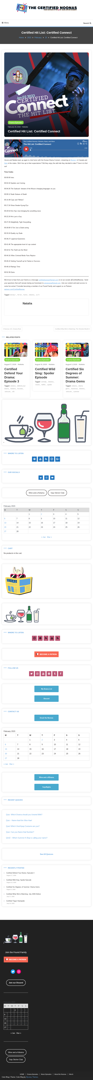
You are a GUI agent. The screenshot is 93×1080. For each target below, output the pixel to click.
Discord (46, 699)
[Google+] (57, 459)
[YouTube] (40, 459)
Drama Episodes (15, 122)
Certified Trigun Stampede (15, 901)
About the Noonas (60, 1074)
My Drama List (46, 689)
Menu (6, 23)
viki (13, 391)
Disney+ (74, 160)
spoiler (49, 385)
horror (25, 295)
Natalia (25, 127)
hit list (19, 295)
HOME (22, 1074)
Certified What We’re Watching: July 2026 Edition (23, 894)
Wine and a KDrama (46, 777)
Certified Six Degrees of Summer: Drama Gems (23, 887)
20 (5, 527)
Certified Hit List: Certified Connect (34, 131)
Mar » (49, 537)
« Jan (43, 537)
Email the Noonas (46, 718)
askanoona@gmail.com (52, 283)
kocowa (20, 389)
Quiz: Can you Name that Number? (20, 832)
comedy (43, 382)
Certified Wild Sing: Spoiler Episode (45, 373)
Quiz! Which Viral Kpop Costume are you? (22, 826)
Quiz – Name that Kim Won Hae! (19, 820)
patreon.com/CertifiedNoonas (14, 289)
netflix (43, 385)
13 (5, 523)
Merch (71, 1074)
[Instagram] (37, 673)
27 (5, 531)
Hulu (5, 163)
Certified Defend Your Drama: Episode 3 (20, 873)
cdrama (13, 386)
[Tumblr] (54, 673)
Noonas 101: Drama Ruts (12, 329)
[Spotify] (34, 459)
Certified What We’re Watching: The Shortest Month (72, 329)
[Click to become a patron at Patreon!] (46, 654)
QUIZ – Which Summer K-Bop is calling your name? (26, 838)
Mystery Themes (32, 1077)
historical (74, 389)
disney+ (13, 295)
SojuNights (46, 787)
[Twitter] (31, 673)
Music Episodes (46, 1074)
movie (37, 385)
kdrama (31, 295)
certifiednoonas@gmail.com (48, 280)
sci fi (37, 295)
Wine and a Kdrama (36, 493)
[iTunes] (51, 459)
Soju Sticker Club (57, 493)
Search (86, 23)
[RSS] (46, 459)
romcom (7, 391)
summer (76, 391)
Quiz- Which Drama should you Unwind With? (24, 815)
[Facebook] (60, 673)
